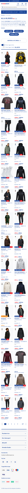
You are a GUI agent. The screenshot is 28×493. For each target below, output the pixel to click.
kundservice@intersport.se (7, 455)
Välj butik (17, 47)
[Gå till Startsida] (5, 3)
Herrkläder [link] (19, 31)
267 (23, 424)
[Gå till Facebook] (11, 462)
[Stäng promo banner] (25, 12)
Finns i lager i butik (9, 47)
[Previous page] (2, 424)
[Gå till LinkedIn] (15, 462)
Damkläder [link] (8, 31)
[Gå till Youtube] (7, 462)
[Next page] (26, 424)
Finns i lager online (9, 45)
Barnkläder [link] (14, 34)
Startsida (3, 15)
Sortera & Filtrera (13, 40)
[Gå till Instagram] (3, 462)
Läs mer (3, 27)
